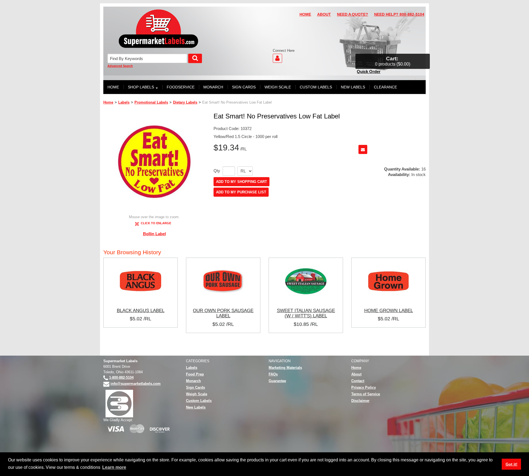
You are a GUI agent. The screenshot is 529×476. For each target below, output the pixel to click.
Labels (123, 102)
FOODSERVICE (181, 87)
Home (108, 102)
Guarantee (277, 381)
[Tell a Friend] (362, 149)
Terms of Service (365, 394)
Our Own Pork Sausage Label (223, 313)
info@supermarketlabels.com (135, 384)
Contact (357, 381)
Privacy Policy (363, 387)
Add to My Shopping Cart (241, 182)
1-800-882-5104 (121, 377)
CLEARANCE (385, 87)
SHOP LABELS (141, 87)
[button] (392, 61)
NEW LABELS (353, 87)
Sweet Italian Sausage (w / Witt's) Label (306, 313)
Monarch (193, 381)
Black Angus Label (140, 310)
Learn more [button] (114, 467)
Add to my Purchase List (241, 192)
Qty (217, 171)
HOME (305, 14)
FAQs (273, 374)
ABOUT (324, 14)
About (356, 374)
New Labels (196, 407)
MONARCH (213, 87)
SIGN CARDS (244, 87)
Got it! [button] (511, 464)
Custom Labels (199, 401)
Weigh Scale (196, 394)
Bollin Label (154, 233)
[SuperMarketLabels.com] (158, 28)
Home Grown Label (388, 310)
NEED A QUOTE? (352, 14)
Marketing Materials (285, 368)
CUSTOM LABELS (316, 87)
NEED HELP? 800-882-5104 (399, 14)
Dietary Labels (185, 102)
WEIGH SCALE (277, 87)
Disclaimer (360, 401)
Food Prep (195, 374)
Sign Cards (195, 387)
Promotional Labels (151, 102)
